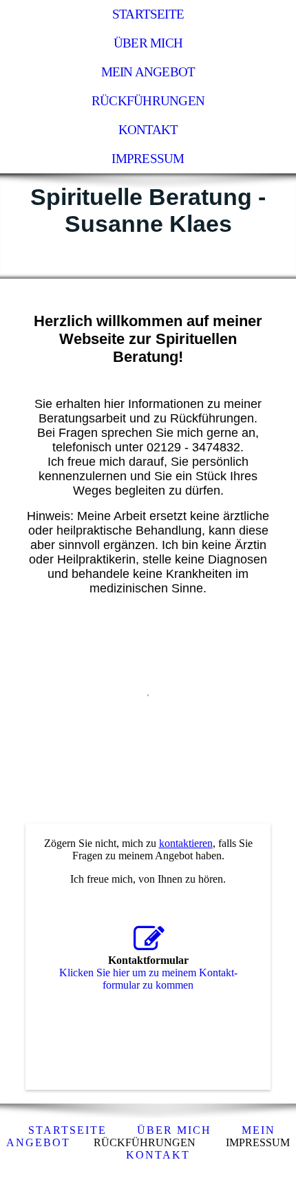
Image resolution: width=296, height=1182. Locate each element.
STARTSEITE (67, 1130)
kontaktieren (186, 843)
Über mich (148, 43)
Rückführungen (148, 101)
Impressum (148, 158)
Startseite (148, 14)
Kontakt (148, 129)
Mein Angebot (148, 72)
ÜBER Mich (174, 1130)
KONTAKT (158, 1155)
